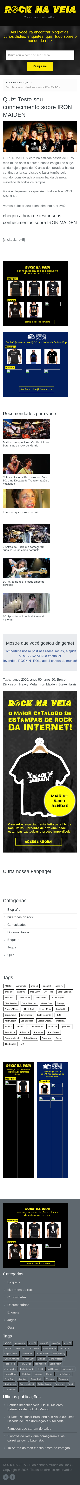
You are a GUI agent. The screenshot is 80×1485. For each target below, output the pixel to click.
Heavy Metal (28, 684)
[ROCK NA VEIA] (40, 9)
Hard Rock (29, 1009)
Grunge (60, 1003)
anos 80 (36, 679)
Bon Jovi (9, 997)
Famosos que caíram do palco (29, 1428)
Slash (58, 1038)
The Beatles (10, 1044)
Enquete (13, 940)
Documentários (18, 932)
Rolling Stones (30, 1038)
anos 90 (49, 679)
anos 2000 (20, 679)
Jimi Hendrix (26, 1015)
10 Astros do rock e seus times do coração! (39, 1448)
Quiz (27, 82)
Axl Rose (48, 992)
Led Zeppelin (27, 1021)
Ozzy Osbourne (35, 1026)
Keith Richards (44, 1015)
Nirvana (8, 1026)
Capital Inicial (24, 997)
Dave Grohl (40, 997)
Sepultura (46, 1038)
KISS (58, 1015)
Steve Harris (67, 684)
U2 (22, 1044)
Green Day (46, 1003)
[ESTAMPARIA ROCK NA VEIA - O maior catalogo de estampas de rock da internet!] (40, 771)
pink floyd (66, 1026)
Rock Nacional (12, 1038)
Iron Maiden (48, 684)
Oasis (20, 1026)
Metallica (60, 1021)
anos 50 (34, 986)
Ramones (38, 1032)
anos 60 (47, 986)
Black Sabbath (64, 992)
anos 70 (59, 986)
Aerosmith (21, 986)
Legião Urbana (44, 1021)
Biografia (13, 909)
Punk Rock (10, 1032)
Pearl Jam (52, 1026)
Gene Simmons (29, 1003)
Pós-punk (24, 1032)
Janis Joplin (10, 1015)
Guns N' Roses (12, 1009)
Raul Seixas (53, 1032)
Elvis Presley (11, 1003)
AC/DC (8, 986)
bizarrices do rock (20, 917)
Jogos (11, 947)
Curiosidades (16, 925)
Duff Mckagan (57, 997)
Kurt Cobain (10, 1021)
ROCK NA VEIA (14, 82)
